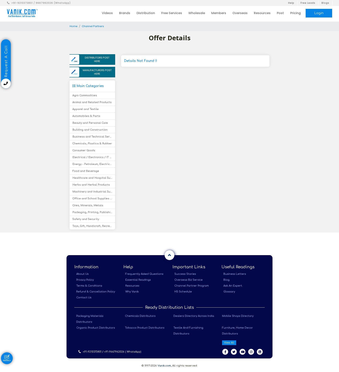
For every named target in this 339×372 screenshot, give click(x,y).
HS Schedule (183, 291)
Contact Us (83, 297)
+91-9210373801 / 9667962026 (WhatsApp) (41, 3)
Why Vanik (132, 291)
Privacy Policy (85, 280)
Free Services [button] (171, 13)
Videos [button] (107, 13)
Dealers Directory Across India (193, 316)
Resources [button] (262, 13)
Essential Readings (138, 280)
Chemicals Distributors (140, 316)
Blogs (325, 3)
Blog (226, 280)
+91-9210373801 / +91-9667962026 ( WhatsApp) (112, 351)
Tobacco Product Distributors (144, 327)
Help (291, 3)
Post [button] (280, 13)
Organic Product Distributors (95, 327)
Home (73, 26)
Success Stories (185, 274)
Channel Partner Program (191, 285)
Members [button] (218, 13)
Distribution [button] (146, 13)
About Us (82, 274)
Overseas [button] (240, 13)
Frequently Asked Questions (144, 274)
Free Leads (308, 3)
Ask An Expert (232, 285)
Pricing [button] (295, 13)
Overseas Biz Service (188, 280)
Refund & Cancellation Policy (95, 291)
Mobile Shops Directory (237, 316)
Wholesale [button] (196, 13)
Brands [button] (124, 13)
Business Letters (234, 274)
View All (229, 342)
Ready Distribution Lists (169, 307)
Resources (132, 285)
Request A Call (6, 62)
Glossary (229, 291)
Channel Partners (93, 26)
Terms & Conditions (89, 285)
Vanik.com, (164, 365)
